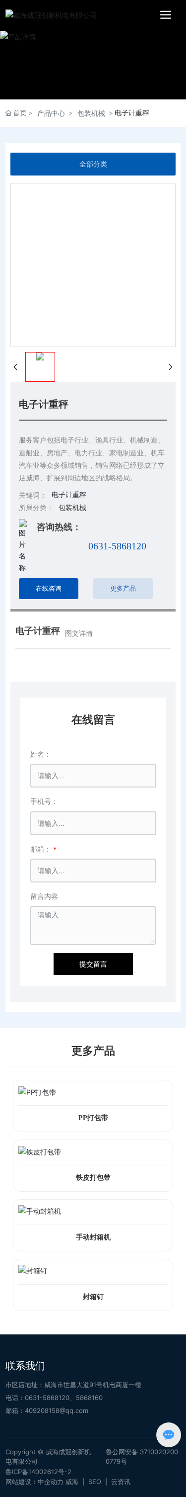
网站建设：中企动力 (34, 1482)
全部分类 (93, 164)
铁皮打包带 (93, 1177)
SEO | (99, 1482)
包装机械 (91, 113)
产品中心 (51, 113)
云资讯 (120, 1482)
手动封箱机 (93, 1237)
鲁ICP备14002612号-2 (38, 1472)
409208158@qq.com (56, 1410)
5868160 (89, 1398)
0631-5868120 (117, 545)
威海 (71, 1482)
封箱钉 (93, 1297)
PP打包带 (93, 1118)
